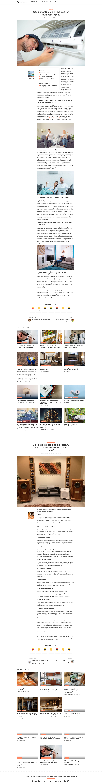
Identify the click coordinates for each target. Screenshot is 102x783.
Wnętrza (24, 342)
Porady (72, 365)
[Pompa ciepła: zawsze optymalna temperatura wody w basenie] (31, 74)
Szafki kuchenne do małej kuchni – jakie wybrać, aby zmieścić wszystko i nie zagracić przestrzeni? (50, 689)
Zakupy (71, 710)
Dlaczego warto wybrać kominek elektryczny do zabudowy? (73, 368)
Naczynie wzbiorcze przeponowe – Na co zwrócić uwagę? (74, 346)
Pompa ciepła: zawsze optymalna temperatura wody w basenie (31, 80)
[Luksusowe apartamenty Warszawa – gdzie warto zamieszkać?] (51, 704)
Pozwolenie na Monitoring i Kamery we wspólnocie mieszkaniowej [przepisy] (50, 426)
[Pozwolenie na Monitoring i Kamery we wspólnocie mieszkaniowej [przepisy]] (51, 415)
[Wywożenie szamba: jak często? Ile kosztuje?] (74, 392)
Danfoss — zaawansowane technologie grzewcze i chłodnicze (50, 346)
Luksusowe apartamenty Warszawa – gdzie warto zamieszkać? (50, 714)
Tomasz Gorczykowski (45, 349)
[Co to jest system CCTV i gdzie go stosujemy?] (27, 728)
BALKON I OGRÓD (68, 397)
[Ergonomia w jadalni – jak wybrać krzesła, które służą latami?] (74, 728)
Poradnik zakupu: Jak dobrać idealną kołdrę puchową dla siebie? (74, 714)
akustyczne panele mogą (62, 550)
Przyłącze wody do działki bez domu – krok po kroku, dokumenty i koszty (27, 368)
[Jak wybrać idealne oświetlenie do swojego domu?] (51, 359)
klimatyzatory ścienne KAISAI (55, 117)
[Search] (84, 2)
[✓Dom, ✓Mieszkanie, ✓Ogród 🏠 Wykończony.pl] (22, 2)
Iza (17, 349)
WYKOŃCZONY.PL (34, 439)
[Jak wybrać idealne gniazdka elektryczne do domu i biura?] (27, 337)
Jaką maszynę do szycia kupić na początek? (31, 520)
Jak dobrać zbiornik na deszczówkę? (70, 425)
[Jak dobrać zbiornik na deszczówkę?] (74, 415)
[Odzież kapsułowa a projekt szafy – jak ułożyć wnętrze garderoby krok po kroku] (27, 704)
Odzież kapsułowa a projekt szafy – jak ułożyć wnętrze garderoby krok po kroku (27, 715)
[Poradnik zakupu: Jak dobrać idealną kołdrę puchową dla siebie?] (74, 704)
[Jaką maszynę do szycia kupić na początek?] (31, 515)
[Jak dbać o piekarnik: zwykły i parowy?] (74, 752)
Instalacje (51, 9)
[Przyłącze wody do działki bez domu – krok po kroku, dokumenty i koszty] (27, 359)
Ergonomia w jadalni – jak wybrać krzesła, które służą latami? (73, 737)
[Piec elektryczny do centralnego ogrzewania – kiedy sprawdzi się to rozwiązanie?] (51, 392)
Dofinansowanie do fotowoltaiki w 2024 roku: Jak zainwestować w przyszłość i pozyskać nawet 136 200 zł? (27, 427)
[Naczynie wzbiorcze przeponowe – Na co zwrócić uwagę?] (74, 337)
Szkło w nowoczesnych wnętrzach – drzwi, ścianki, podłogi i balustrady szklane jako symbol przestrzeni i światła (27, 763)
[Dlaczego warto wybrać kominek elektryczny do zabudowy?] (74, 359)
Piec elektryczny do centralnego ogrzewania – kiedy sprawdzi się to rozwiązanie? (50, 402)
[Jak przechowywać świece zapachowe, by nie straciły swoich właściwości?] (51, 728)
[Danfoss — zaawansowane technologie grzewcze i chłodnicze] (51, 337)
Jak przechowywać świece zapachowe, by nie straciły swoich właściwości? (50, 738)
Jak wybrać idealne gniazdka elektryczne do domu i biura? (25, 346)
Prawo (24, 421)
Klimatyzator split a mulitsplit (46, 76)
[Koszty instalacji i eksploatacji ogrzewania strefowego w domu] (27, 392)
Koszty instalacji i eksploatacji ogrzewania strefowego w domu (26, 401)
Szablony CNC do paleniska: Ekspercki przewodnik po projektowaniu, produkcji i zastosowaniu (72, 690)
